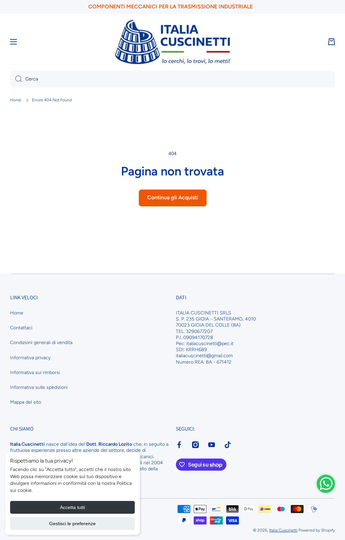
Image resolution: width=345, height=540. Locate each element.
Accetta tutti (72, 507)
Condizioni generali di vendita (41, 342)
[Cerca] (16, 79)
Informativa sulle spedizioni (39, 387)
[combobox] (172, 79)
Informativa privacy (30, 358)
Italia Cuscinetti (283, 530)
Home (15, 100)
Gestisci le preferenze (72, 523)
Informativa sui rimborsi (35, 372)
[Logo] (172, 42)
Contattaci (21, 328)
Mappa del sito (25, 402)
